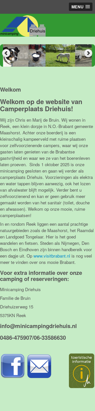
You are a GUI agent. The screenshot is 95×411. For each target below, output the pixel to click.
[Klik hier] (12, 365)
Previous (6, 53)
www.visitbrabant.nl (52, 255)
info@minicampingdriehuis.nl (38, 326)
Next (88, 53)
